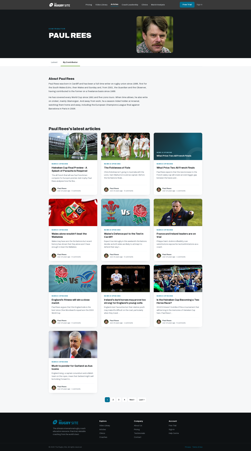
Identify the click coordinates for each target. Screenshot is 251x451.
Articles (114, 4)
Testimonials (139, 433)
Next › (132, 400)
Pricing (89, 5)
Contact (137, 437)
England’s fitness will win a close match (71, 301)
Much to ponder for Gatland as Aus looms (72, 367)
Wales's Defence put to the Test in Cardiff (123, 235)
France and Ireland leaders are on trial (176, 235)
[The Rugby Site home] (60, 4)
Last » (142, 400)
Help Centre (174, 433)
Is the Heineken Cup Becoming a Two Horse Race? (178, 301)
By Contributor (70, 62)
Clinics (145, 5)
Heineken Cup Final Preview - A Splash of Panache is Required (69, 169)
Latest (54, 62)
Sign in (199, 5)
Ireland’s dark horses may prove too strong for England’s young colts (125, 301)
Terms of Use (197, 447)
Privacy (188, 447)
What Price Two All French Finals (176, 167)
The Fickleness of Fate (117, 167)
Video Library (101, 5)
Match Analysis (158, 5)
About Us (138, 426)
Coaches (103, 437)
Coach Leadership (130, 5)
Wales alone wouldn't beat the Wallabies (69, 235)
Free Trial (187, 5)
